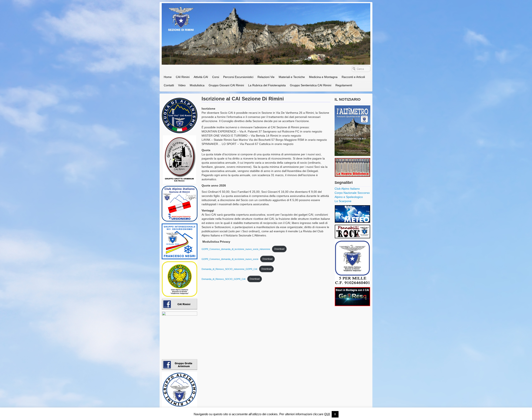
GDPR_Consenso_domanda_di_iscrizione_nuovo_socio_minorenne (236, 249)
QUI (327, 414)
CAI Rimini (183, 77)
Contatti (169, 85)
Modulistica (197, 85)
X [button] (335, 414)
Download (279, 249)
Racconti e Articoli (353, 77)
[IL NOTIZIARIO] (352, 130)
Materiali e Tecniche (292, 77)
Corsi (215, 77)
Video (182, 85)
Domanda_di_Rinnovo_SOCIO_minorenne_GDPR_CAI (229, 269)
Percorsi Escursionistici (238, 77)
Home (168, 77)
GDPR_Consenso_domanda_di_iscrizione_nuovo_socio (230, 259)
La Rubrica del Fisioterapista (267, 85)
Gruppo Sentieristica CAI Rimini (310, 85)
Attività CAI (201, 77)
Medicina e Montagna (323, 77)
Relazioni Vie (266, 77)
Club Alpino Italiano (347, 188)
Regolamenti (343, 85)
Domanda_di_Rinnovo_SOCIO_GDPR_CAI (223, 279)
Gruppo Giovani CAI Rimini (226, 85)
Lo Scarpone (343, 201)
